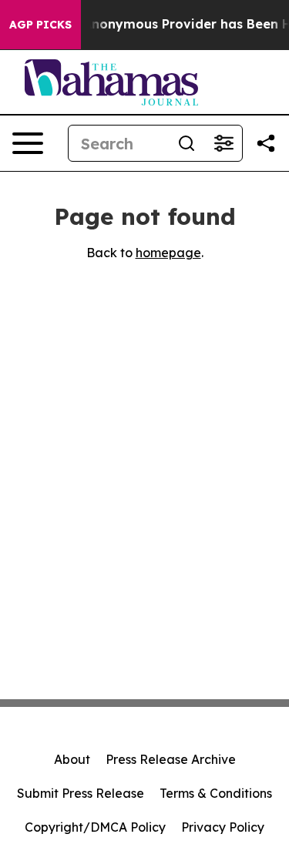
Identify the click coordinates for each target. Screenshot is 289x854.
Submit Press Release (80, 793)
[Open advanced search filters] (223, 143)
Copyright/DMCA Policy (95, 827)
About (72, 759)
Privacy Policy (222, 827)
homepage (168, 252)
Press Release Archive (171, 759)
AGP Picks (40, 25)
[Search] (186, 143)
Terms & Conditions (216, 793)
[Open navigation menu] (27, 143)
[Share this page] (266, 143)
